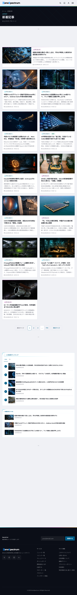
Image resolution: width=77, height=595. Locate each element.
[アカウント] (68, 3)
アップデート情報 (42, 576)
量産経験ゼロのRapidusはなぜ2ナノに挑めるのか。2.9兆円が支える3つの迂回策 (40, 382)
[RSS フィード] (19, 557)
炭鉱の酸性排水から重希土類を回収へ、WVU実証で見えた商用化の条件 (37, 399)
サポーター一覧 (41, 570)
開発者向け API (41, 564)
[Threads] (9, 557)
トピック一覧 (41, 555)
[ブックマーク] (64, 3)
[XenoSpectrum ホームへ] (11, 3)
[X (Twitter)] (4, 557)
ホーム (4, 11)
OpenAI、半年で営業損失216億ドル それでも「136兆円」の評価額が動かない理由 (41, 373)
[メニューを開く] (73, 3)
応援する (39, 567)
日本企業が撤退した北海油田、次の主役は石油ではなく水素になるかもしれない (39, 365)
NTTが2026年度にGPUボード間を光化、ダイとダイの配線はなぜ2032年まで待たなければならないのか (44, 390)
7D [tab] (9, 359)
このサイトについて (65, 552)
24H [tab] (6, 359)
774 (47, 328)
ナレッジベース (41, 558)
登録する (70, 538)
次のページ (56, 328)
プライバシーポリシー (65, 564)
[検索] (60, 3)
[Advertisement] (38, 34)
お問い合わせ (63, 555)
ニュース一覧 (41, 552)
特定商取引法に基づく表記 (67, 570)
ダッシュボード (41, 561)
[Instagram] (14, 557)
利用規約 (61, 567)
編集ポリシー (63, 561)
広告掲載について (64, 558)
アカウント (40, 573)
